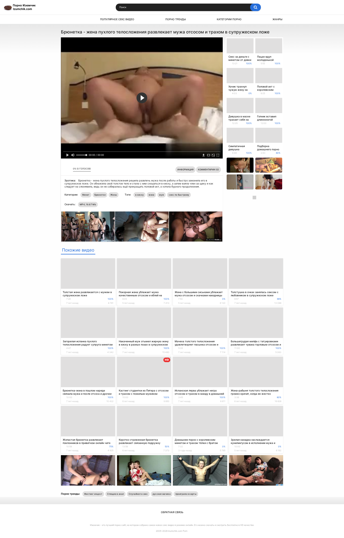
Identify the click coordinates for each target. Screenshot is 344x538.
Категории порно (229, 19)
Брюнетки (100, 194)
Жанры (277, 19)
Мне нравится (64, 169)
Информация (185, 169)
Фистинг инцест (93, 494)
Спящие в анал (115, 494)
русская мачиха (162, 494)
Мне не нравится (69, 169)
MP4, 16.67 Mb (88, 204)
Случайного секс (138, 494)
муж (161, 194)
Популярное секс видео (117, 19)
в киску (139, 194)
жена (151, 194)
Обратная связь (172, 512)
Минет (86, 194)
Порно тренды (175, 19)
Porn (185, 531)
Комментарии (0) (208, 169)
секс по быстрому (179, 194)
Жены (113, 194)
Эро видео (65, 19)
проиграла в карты (185, 494)
